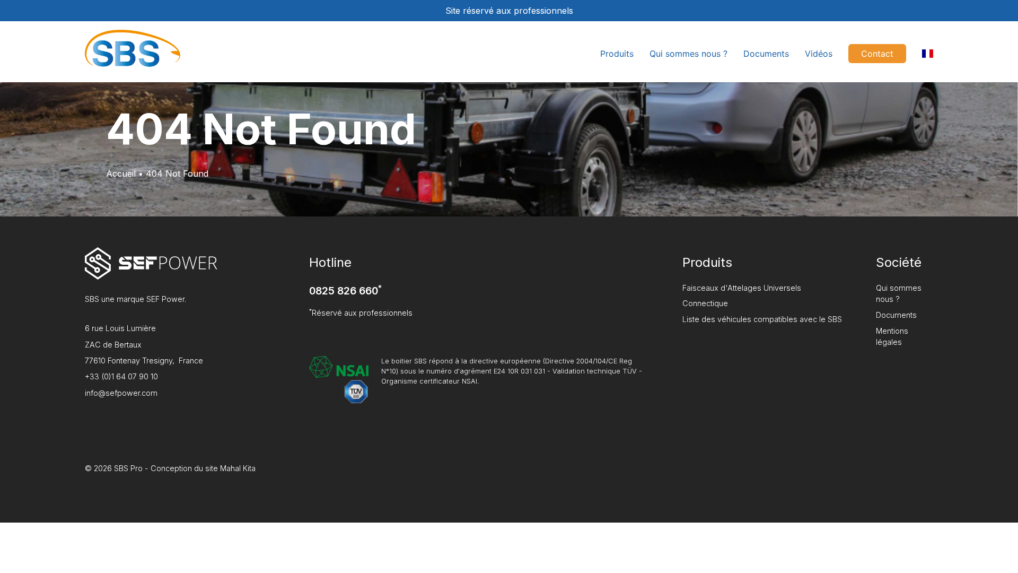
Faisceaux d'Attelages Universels (741, 287)
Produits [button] (617, 53)
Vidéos (818, 53)
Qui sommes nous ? (688, 53)
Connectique (705, 303)
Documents (766, 53)
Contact (877, 53)
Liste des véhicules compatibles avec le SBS (762, 319)
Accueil (121, 173)
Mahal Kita (238, 468)
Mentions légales (892, 336)
